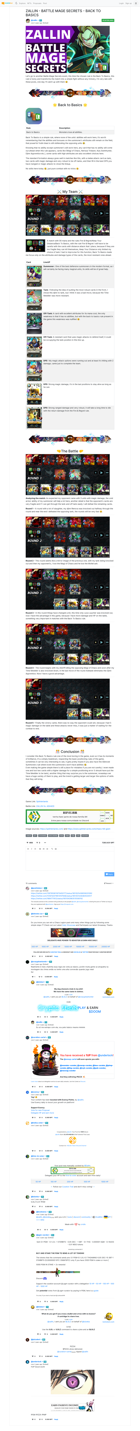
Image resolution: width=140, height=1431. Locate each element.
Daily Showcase (68, 925)
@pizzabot (35, 1339)
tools (70, 1217)
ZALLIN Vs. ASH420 (45, 806)
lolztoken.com (108, 997)
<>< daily (40, 1220)
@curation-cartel (38, 1037)
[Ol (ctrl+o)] (43, 848)
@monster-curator (68, 1065)
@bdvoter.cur (37, 914)
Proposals (37, 3)
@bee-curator (99, 1065)
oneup (29, 835)
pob (73, 835)
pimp (67, 835)
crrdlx (83, 1224)
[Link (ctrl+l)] (52, 848)
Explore (22, 3)
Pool (45, 3)
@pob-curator (99, 1068)
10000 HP (80, 946)
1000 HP (45, 946)
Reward (109, 883)
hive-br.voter (71, 1175)
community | (86, 1217)
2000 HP (56, 946)
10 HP (91, 1284)
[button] (135, 3)
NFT (109, 1217)
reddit (71, 994)
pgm (61, 835)
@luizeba (35, 1196)
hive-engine (53, 835)
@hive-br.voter (38, 1156)
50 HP (38, 1182)
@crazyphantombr (82, 901)
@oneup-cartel (70, 1059)
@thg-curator (73, 1068)
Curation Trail (67, 1187)
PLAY (82, 1008)
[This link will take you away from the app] (70, 816)
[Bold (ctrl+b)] (28, 848)
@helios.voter (37, 1123)
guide (96, 1291)
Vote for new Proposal (40, 1110)
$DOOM (95, 1011)
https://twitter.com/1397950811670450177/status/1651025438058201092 (61, 893)
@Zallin (87, 1166)
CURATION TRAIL (55, 952)
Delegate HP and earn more (42, 1113)
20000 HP (106, 946)
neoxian (85, 835)
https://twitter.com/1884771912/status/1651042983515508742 (57, 898)
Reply (110, 874)
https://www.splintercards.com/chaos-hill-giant (89, 829)
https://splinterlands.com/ (51, 829)
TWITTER (85, 952)
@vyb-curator (86, 1068)
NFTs (29, 3)
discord (77, 1217)
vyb (78, 835)
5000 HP (68, 946)
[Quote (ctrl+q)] (40, 848)
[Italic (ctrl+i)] (31, 848)
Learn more (34, 1081)
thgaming (42, 835)
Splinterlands (107, 20)
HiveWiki (98, 1217)
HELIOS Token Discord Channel (76, 1145)
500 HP (35, 946)
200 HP (70, 1182)
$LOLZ (64, 997)
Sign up (128, 3)
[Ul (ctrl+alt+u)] (47, 848)
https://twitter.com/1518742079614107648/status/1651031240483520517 (61, 896)
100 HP (54, 1182)
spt (35, 835)
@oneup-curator (84, 1065)
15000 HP (93, 946)
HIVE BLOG (77, 952)
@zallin (34, 20)
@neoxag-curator (68, 1071)
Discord (82, 1081)
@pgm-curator (42, 1235)
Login (121, 3)
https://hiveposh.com (66, 904)
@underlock (105, 1055)
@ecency (35, 1092)
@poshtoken (36, 888)
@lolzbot (40, 982)
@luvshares (41, 1212)
